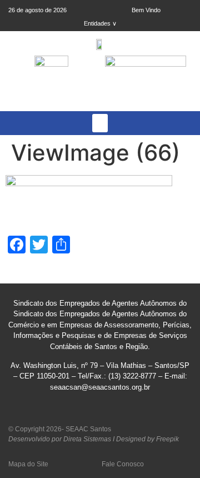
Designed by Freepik (147, 439)
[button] (100, 123)
